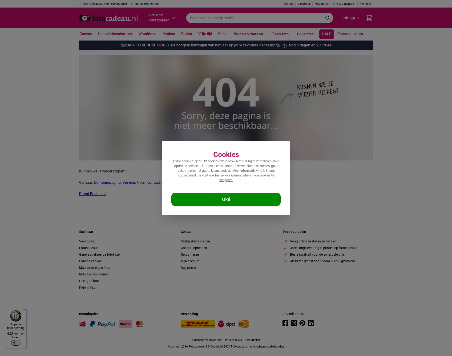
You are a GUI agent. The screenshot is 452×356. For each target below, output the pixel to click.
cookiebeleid (187, 175)
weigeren (226, 180)
